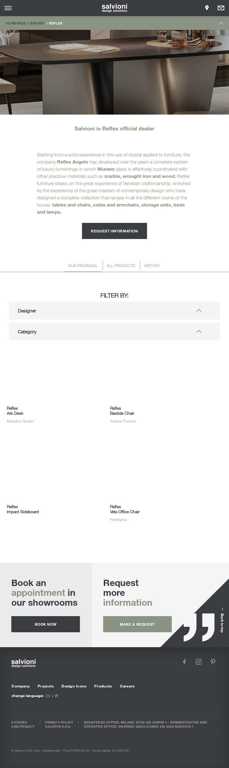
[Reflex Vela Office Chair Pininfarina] (154, 451)
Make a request (137, 624)
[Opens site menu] (8, 8)
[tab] (83, 266)
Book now (45, 624)
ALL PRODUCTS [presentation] (121, 265)
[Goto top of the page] (221, 24)
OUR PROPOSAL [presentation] (83, 265)
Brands (37, 23)
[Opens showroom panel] (207, 8)
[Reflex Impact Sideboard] (51, 451)
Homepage (16, 23)
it (56, 695)
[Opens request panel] (221, 8)
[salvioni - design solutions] (114, 8)
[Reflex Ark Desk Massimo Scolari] (51, 353)
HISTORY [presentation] (152, 265)
